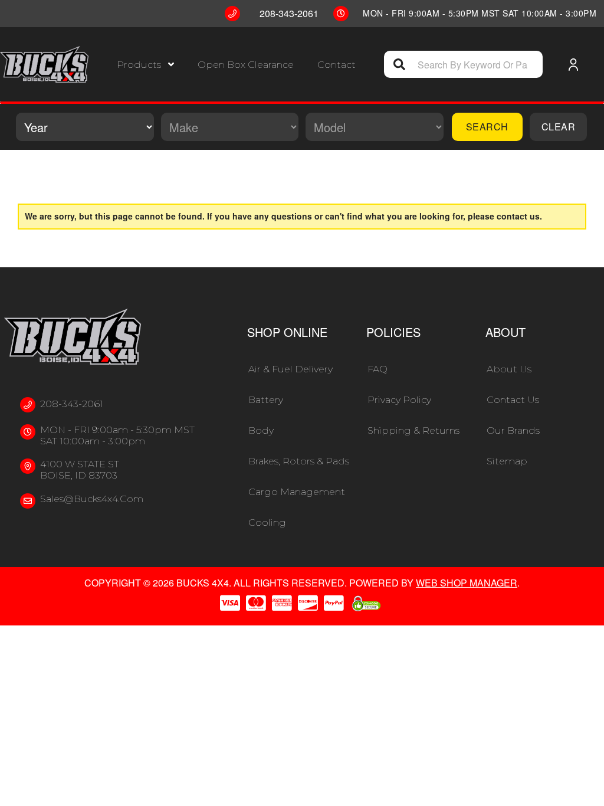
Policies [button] (393, 331)
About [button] (505, 331)
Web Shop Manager (466, 582)
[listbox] (85, 127)
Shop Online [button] (287, 331)
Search (487, 126)
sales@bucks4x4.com (91, 498)
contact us (518, 216)
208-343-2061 (71, 403)
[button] (145, 65)
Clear (558, 126)
